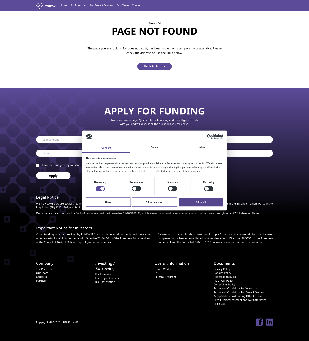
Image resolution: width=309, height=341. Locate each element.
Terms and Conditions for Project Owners (239, 292)
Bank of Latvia (84, 213)
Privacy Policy (222, 269)
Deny (108, 202)
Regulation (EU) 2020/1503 (52, 207)
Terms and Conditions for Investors (235, 288)
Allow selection (154, 202)
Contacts (137, 5)
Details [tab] (155, 147)
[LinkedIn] (269, 322)
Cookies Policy (222, 273)
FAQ (156, 273)
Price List (219, 304)
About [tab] (202, 147)
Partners (41, 280)
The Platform (44, 269)
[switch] (136, 188)
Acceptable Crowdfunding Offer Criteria (238, 296)
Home (63, 5)
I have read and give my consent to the (73, 165)
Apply (53, 175)
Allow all (201, 202)
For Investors (78, 5)
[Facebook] (259, 322)
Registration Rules (225, 277)
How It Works (162, 269)
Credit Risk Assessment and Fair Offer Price (240, 300)
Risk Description (105, 282)
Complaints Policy (224, 284)
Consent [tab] (106, 147)
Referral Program (165, 277)
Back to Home (154, 66)
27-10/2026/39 (131, 213)
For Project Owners (101, 5)
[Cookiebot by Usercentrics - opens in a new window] (209, 136)
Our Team (123, 5)
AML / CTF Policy (223, 280)
